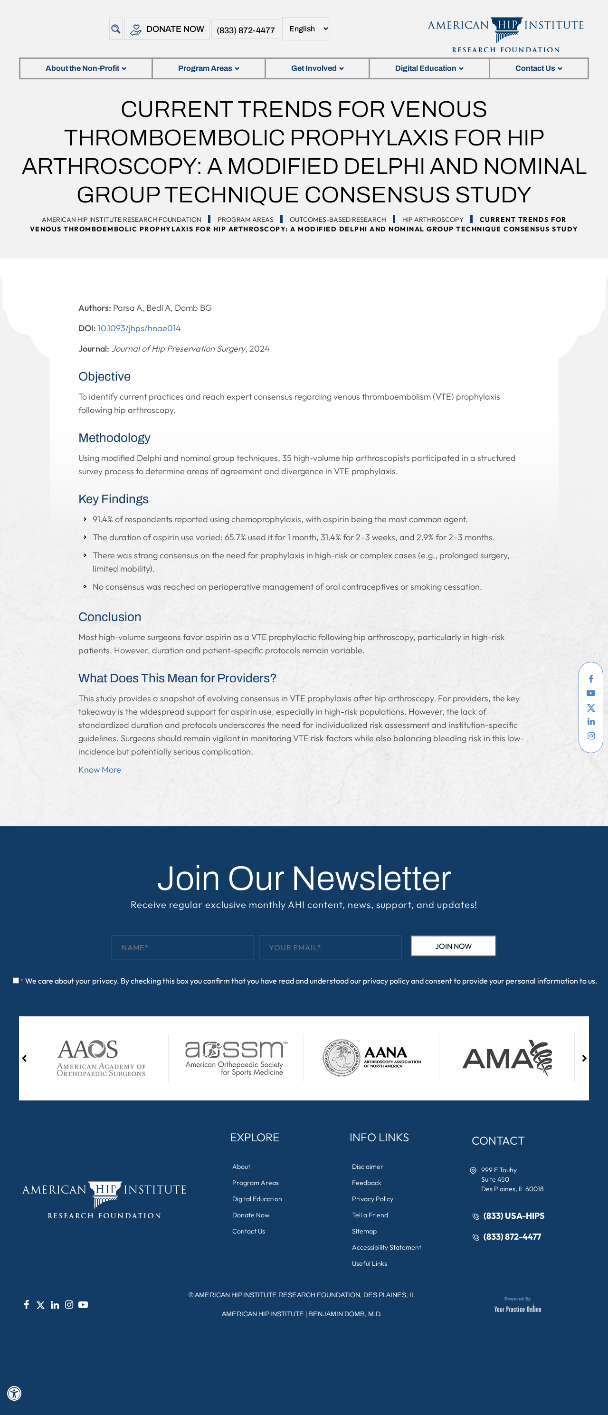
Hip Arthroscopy (433, 219)
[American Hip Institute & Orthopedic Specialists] (504, 35)
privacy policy (386, 980)
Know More (99, 769)
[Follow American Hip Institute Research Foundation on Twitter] (591, 707)
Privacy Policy (372, 1199)
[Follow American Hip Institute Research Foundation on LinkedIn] (591, 722)
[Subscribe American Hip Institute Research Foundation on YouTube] (591, 693)
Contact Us (535, 68)
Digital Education (425, 68)
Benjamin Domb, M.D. (345, 1314)
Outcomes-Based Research (338, 219)
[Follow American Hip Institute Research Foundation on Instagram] (591, 736)
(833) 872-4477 (246, 30)
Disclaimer (367, 1166)
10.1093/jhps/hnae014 (139, 328)
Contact (498, 1140)
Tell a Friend (370, 1215)
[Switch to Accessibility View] (14, 1393)
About (241, 1166)
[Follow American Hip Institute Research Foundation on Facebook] (591, 679)
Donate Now (175, 29)
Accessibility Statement (386, 1247)
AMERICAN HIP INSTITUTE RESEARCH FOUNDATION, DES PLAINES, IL (305, 1295)
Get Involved (314, 68)
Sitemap (364, 1231)
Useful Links (369, 1263)
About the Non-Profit (82, 68)
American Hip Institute (263, 1314)
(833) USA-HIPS (514, 1215)
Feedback (366, 1182)
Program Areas (205, 68)
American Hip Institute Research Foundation (121, 219)
